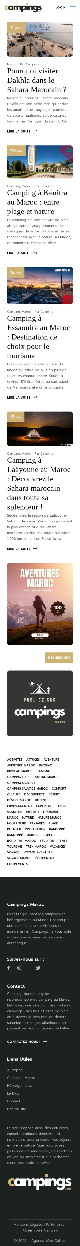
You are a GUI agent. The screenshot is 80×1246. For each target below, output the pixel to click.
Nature (28, 817)
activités (14, 760)
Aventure (51, 760)
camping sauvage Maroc (27, 789)
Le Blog (13, 1093)
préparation (35, 829)
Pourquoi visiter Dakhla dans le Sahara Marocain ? (37, 80)
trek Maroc (36, 846)
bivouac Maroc (20, 771)
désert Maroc (19, 800)
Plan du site (16, 1109)
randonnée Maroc (22, 835)
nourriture (16, 823)
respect (48, 835)
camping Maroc (45, 777)
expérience (45, 806)
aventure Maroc (21, 765)
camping (43, 771)
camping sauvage (21, 783)
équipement (44, 858)
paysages (37, 823)
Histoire (32, 812)
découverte (34, 794)
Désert (54, 794)
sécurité (47, 841)
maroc (12, 817)
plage (53, 823)
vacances (58, 846)
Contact (13, 1101)
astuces (33, 760)
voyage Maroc (19, 858)
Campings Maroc (21, 1077)
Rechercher (59, 658)
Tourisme (14, 846)
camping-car (18, 777)
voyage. (13, 852)
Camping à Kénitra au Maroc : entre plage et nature (37, 202)
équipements (17, 864)
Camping (13, 186)
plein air (14, 829)
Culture (13, 794)
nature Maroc (50, 817)
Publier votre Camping (40, 1230)
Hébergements (19, 1085)
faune (62, 806)
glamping (14, 812)
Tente (62, 841)
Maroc (11, 64)
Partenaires (55, 1224)
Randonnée (58, 829)
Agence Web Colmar (48, 1240)
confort (59, 789)
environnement (19, 806)
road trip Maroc (21, 841)
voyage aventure (38, 852)
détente (41, 800)
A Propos (14, 1070)
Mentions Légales (28, 1224)
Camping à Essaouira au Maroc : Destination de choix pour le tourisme (38, 337)
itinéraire (51, 812)
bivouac (45, 765)
